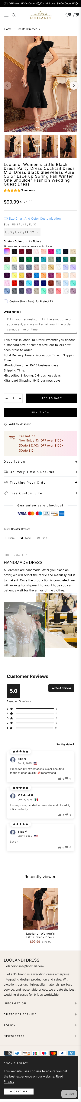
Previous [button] (7, 85)
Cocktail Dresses (27, 29)
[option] (40, 84)
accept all (18, 1091)
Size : (20, 224)
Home (7, 29)
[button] (19, 191)
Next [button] (74, 85)
